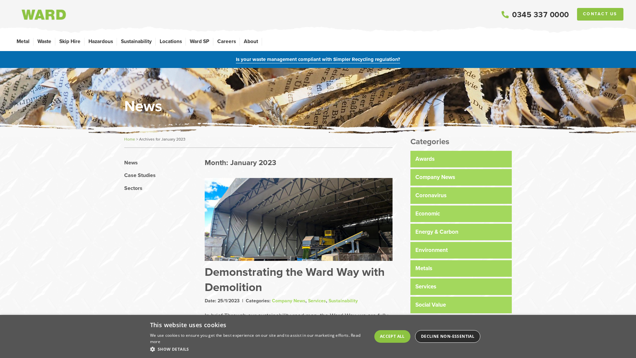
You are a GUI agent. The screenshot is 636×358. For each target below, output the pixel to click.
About (251, 41)
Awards (425, 159)
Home (129, 139)
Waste (44, 41)
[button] (258, 349)
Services (317, 300)
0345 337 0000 (540, 14)
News (131, 162)
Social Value (430, 305)
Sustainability (136, 41)
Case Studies (140, 175)
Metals (423, 268)
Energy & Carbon (436, 232)
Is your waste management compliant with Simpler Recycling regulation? (318, 59)
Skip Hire (69, 41)
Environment (431, 250)
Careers (226, 41)
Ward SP (199, 41)
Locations (171, 41)
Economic (427, 213)
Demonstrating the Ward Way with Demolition (295, 279)
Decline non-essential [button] (447, 336)
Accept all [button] (392, 336)
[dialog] (318, 336)
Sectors (133, 188)
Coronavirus (431, 195)
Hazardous (100, 41)
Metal (23, 41)
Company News (288, 300)
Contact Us (600, 14)
